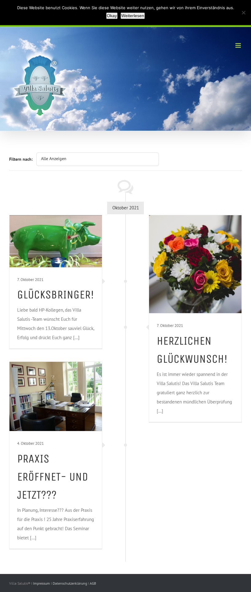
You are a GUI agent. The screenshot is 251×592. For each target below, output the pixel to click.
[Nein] (243, 12)
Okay (112, 15)
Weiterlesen (132, 15)
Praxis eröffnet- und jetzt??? (52, 476)
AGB (93, 583)
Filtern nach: (21, 159)
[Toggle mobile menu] (238, 45)
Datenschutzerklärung (70, 583)
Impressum (42, 583)
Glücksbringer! (55, 294)
